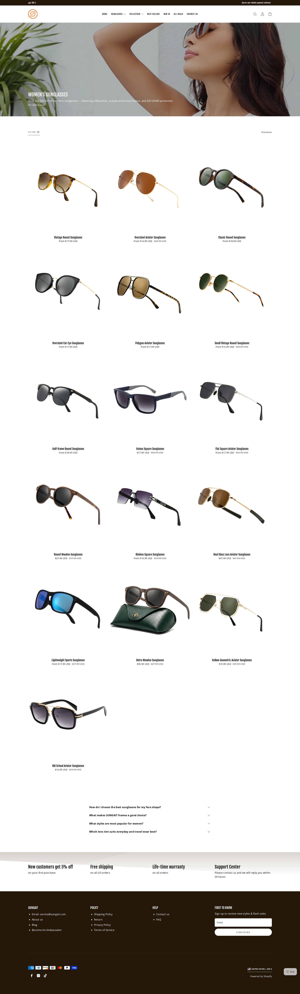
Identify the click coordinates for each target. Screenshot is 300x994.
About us (37, 919)
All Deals (178, 14)
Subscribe (253, 974)
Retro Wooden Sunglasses (150, 660)
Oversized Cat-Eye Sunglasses (68, 343)
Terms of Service (104, 930)
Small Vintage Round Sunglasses (232, 343)
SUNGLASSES (117, 14)
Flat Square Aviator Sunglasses (231, 448)
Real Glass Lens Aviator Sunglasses (231, 554)
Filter (32, 132)
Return (98, 919)
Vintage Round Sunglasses (68, 237)
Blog (34, 925)
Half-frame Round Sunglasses (68, 448)
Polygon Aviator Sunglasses (150, 343)
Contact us (162, 914)
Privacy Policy (102, 925)
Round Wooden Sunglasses (68, 554)
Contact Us (192, 14)
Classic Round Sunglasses (231, 237)
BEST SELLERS (153, 14)
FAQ (158, 919)
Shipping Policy (103, 914)
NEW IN (167, 14)
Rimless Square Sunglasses (150, 554)
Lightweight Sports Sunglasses (68, 660)
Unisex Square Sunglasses (150, 448)
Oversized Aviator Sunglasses (150, 237)
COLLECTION (135, 14)
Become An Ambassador (47, 930)
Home (104, 14)
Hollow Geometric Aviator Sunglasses (232, 660)
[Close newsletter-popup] (290, 922)
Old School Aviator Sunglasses (68, 766)
